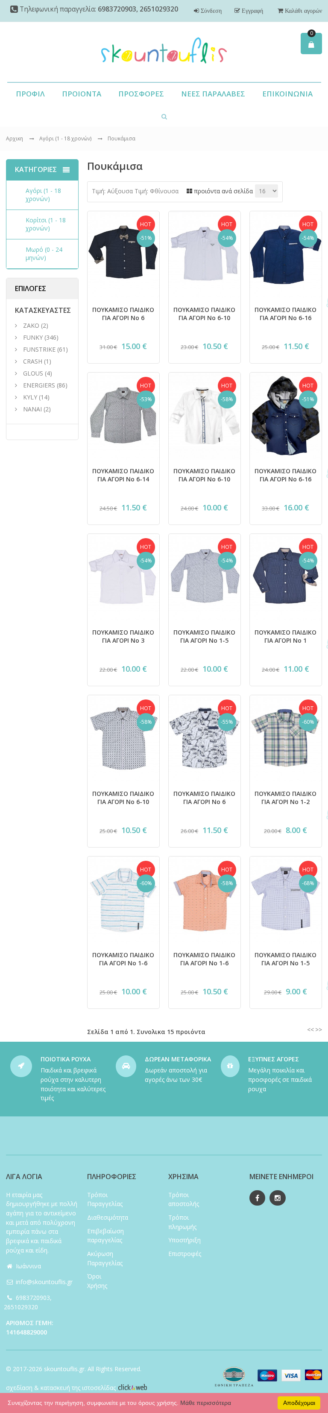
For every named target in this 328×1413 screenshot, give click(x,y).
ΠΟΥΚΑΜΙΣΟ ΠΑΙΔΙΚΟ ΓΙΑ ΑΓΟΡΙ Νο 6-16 (285, 314)
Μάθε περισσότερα (205, 1402)
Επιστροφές (184, 1254)
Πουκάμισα (121, 138)
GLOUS (33, 373)
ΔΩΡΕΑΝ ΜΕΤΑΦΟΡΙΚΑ (178, 1059)
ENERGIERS (39, 385)
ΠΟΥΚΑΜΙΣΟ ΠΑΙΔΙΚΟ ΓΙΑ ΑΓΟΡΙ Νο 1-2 (285, 798)
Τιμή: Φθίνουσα (157, 191)
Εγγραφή (251, 11)
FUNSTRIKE (39, 349)
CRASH (32, 361)
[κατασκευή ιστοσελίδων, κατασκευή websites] (132, 1388)
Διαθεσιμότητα (107, 1217)
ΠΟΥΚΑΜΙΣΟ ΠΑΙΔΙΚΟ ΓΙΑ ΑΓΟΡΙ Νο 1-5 (204, 636)
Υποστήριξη (184, 1240)
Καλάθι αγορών (302, 11)
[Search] (164, 116)
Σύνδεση (210, 11)
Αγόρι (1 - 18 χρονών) (66, 138)
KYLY (30, 397)
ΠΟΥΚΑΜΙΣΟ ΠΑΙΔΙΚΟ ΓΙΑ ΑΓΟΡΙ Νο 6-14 (123, 475)
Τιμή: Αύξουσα (112, 191)
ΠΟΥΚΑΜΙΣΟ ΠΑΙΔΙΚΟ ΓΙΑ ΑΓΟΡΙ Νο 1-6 (123, 959)
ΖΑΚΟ (32, 325)
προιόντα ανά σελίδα (222, 191)
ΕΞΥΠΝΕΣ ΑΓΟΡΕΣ (273, 1059)
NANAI (32, 409)
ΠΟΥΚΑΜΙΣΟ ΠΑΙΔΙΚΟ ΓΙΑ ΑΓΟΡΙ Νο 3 (123, 636)
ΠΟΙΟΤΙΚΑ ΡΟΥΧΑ (66, 1059)
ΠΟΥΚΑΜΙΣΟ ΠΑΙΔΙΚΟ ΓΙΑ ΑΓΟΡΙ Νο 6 (123, 314)
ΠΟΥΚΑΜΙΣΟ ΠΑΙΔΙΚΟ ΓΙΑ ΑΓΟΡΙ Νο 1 (285, 636)
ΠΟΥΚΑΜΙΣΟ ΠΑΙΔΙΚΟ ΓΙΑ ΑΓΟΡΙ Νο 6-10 (204, 314)
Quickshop (123, 292)
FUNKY (33, 337)
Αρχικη (14, 138)
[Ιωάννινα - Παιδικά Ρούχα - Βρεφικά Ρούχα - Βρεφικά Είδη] (164, 52)
